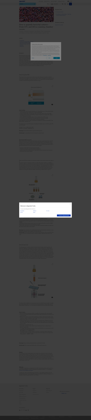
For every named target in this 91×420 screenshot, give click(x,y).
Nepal (34, 212)
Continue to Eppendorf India (64, 215)
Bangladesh (22, 210)
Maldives (34, 210)
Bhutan (21, 212)
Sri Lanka (47, 210)
